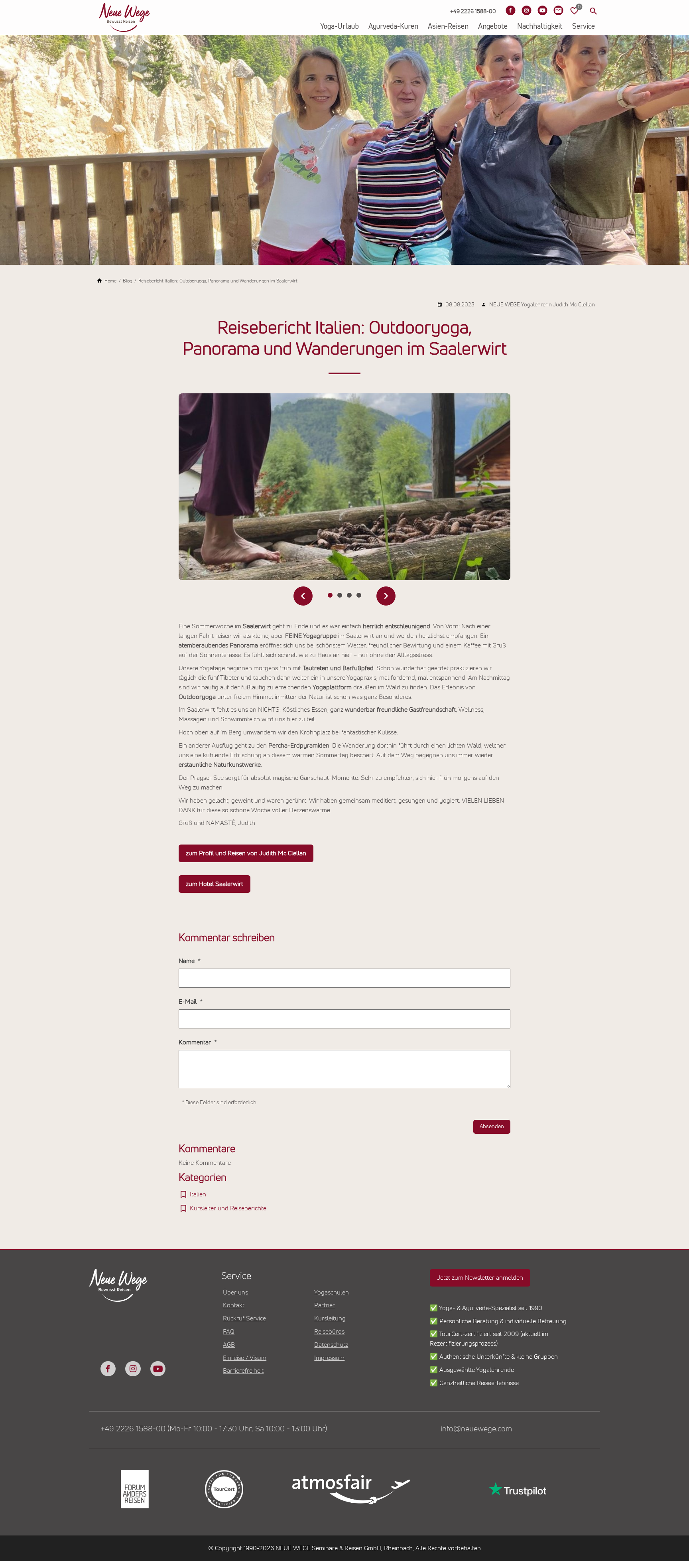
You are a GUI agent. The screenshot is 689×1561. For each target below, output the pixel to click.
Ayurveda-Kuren (393, 26)
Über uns (235, 1292)
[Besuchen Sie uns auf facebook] (108, 1368)
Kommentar (196, 1042)
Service (583, 26)
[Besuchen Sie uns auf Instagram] (526, 10)
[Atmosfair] (351, 1489)
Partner (324, 1305)
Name (187, 961)
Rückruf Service (244, 1318)
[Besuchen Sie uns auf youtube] (157, 1368)
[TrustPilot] (516, 1489)
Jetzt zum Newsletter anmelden (480, 1278)
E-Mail (188, 1002)
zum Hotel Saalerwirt (214, 884)
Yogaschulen (331, 1292)
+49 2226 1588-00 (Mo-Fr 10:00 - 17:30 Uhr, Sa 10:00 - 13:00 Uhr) (213, 1429)
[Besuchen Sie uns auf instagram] (132, 1368)
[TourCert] (223, 1489)
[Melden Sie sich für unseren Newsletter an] (558, 10)
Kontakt (233, 1305)
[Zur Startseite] (124, 17)
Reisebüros (329, 1331)
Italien (198, 1194)
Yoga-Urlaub (339, 26)
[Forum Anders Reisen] (134, 1489)
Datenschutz (331, 1345)
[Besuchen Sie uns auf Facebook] (510, 10)
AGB (229, 1345)
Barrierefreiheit (243, 1371)
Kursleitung (330, 1318)
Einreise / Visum (244, 1358)
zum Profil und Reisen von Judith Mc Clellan (246, 853)
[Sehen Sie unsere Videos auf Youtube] (542, 10)
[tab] (330, 595)
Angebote (493, 26)
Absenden (492, 1126)
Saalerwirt (257, 626)
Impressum (329, 1358)
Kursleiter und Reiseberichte (228, 1208)
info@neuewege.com (476, 1429)
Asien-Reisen (448, 26)
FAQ (228, 1331)
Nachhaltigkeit (540, 26)
